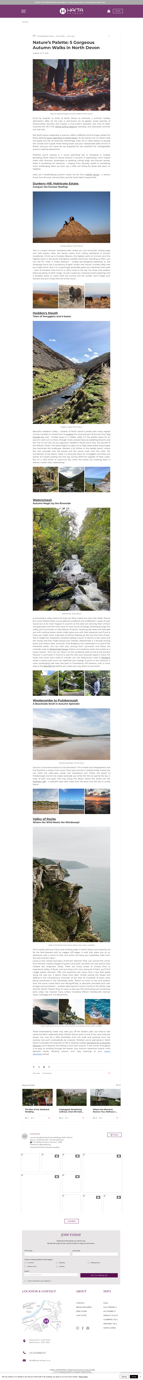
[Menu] (23, 11)
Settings (124, 1377)
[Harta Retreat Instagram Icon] (77, 1328)
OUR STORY (81, 1315)
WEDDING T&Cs (110, 1324)
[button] (108, 10)
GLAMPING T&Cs (110, 1319)
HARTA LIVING (109, 1328)
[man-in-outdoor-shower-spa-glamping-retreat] (105, 1097)
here (103, 2)
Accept (134, 1377)
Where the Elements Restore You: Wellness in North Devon (105, 1110)
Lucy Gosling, (77, 1371)
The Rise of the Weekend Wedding (37, 1110)
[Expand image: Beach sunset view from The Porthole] (45, 801)
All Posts (25, 22)
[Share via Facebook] (34, 1067)
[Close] (140, 1376)
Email (27, 1271)
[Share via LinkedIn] (44, 1067)
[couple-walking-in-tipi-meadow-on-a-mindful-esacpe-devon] (71, 1097)
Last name (76, 1251)
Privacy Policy (83, 1377)
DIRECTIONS (81, 1311)
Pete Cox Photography (66, 1371)
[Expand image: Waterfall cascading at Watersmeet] (45, 683)
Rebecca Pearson (86, 1371)
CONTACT (80, 1303)
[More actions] (109, 36)
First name (28, 1251)
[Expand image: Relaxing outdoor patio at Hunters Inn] (45, 479)
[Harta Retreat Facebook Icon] (83, 1328)
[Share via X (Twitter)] (39, 1067)
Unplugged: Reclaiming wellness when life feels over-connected (70, 1110)
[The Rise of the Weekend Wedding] (37, 1097)
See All (118, 1085)
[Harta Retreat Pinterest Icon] (88, 1328)
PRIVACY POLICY (110, 1315)
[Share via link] (49, 1067)
